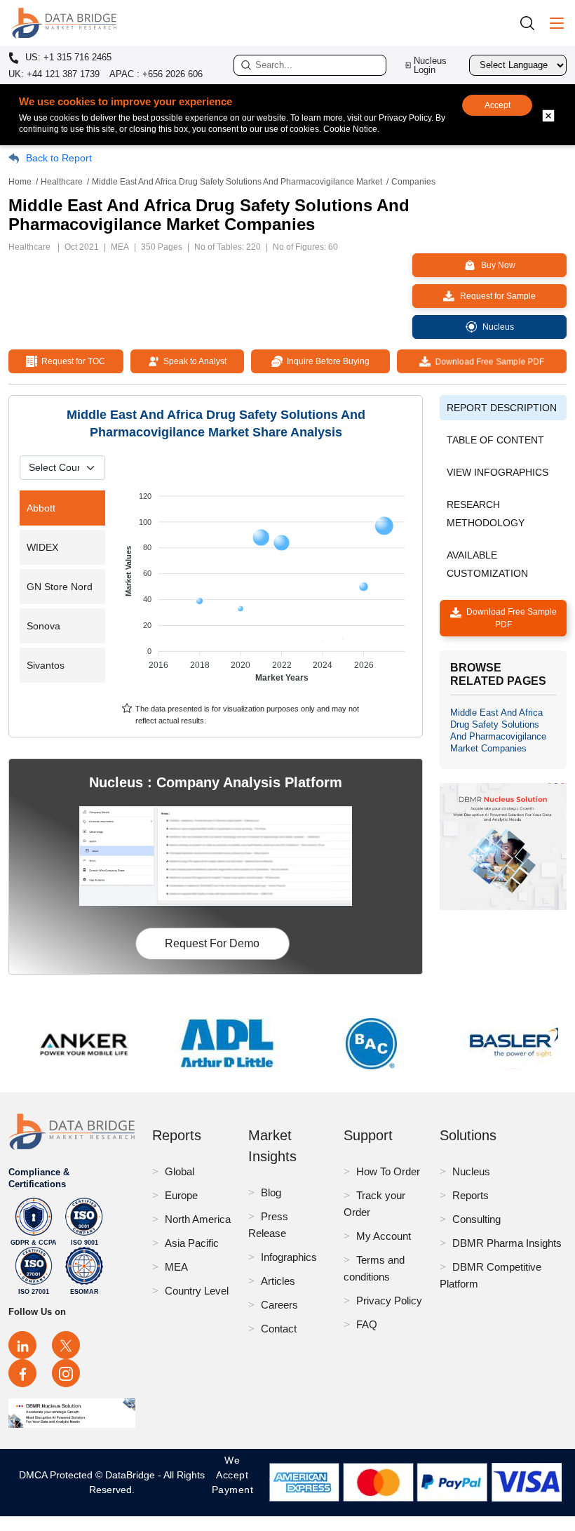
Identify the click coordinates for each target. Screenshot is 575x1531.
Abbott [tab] (41, 508)
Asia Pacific (192, 1243)
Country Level (197, 1291)
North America (198, 1219)
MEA (176, 1267)
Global (179, 1171)
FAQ (366, 1324)
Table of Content (495, 440)
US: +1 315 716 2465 (66, 57)
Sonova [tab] (43, 625)
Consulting (476, 1219)
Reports (470, 1195)
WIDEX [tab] (42, 547)
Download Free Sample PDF (487, 361)
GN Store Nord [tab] (60, 586)
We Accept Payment (233, 1482)
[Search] (532, 22)
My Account (383, 1236)
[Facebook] (22, 1373)
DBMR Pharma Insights (507, 1243)
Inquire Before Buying (326, 361)
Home (20, 182)
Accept (497, 105)
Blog (271, 1192)
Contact (279, 1329)
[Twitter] (66, 1345)
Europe (181, 1195)
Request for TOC (71, 361)
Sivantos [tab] (46, 665)
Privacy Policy (389, 1300)
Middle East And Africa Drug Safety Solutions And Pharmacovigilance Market (237, 182)
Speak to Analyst (192, 361)
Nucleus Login (430, 65)
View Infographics (497, 472)
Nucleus (471, 1171)
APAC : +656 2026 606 (156, 74)
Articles (278, 1281)
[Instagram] (66, 1373)
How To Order (388, 1171)
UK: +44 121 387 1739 (54, 74)
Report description (502, 407)
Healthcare (62, 182)
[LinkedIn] (22, 1345)
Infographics (289, 1257)
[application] (267, 580)
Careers (279, 1305)
